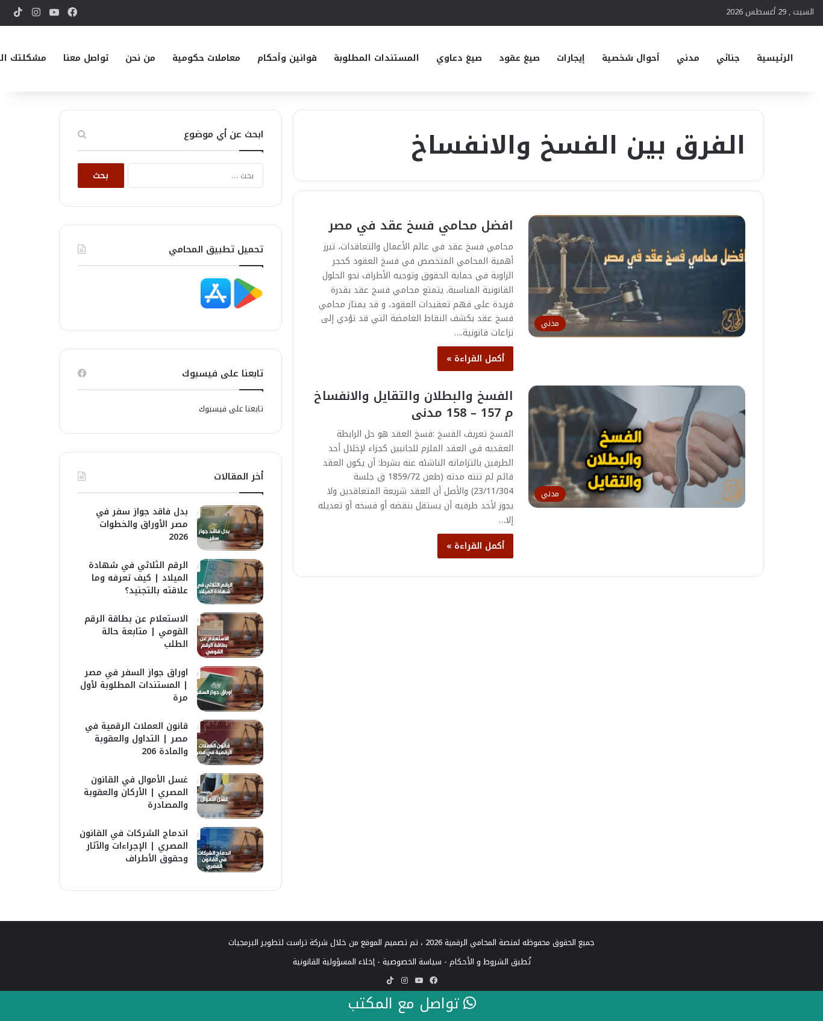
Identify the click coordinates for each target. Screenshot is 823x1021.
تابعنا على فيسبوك (231, 408)
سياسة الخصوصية (412, 961)
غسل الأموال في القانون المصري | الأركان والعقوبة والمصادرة (136, 792)
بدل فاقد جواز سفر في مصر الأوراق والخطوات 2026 (142, 524)
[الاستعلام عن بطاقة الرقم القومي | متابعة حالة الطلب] (230, 635)
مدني (688, 58)
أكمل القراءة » (475, 359)
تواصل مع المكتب (405, 1004)
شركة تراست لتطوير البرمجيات (278, 942)
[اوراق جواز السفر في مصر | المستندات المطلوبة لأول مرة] (230, 688)
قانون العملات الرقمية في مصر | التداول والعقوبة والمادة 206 (136, 739)
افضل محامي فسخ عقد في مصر (420, 225)
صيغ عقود (519, 58)
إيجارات (571, 58)
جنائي (728, 58)
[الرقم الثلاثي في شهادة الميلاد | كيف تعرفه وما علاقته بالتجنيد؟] (230, 581)
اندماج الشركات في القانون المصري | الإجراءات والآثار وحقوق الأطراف (134, 846)
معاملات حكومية (206, 58)
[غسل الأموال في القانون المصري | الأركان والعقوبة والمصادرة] (230, 796)
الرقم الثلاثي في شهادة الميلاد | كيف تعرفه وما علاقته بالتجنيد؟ (138, 578)
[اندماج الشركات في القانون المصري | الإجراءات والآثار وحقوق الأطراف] (230, 849)
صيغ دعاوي (459, 58)
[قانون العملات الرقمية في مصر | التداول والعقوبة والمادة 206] (230, 742)
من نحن (140, 58)
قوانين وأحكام (287, 58)
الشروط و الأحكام (479, 961)
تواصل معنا (85, 58)
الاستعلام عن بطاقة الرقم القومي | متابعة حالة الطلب (136, 631)
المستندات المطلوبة (376, 58)
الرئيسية (775, 58)
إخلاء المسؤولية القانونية (334, 961)
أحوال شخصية (631, 58)
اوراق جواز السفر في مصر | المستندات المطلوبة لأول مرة (134, 685)
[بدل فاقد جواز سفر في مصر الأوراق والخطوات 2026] (230, 528)
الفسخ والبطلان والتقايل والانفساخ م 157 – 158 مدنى (413, 404)
